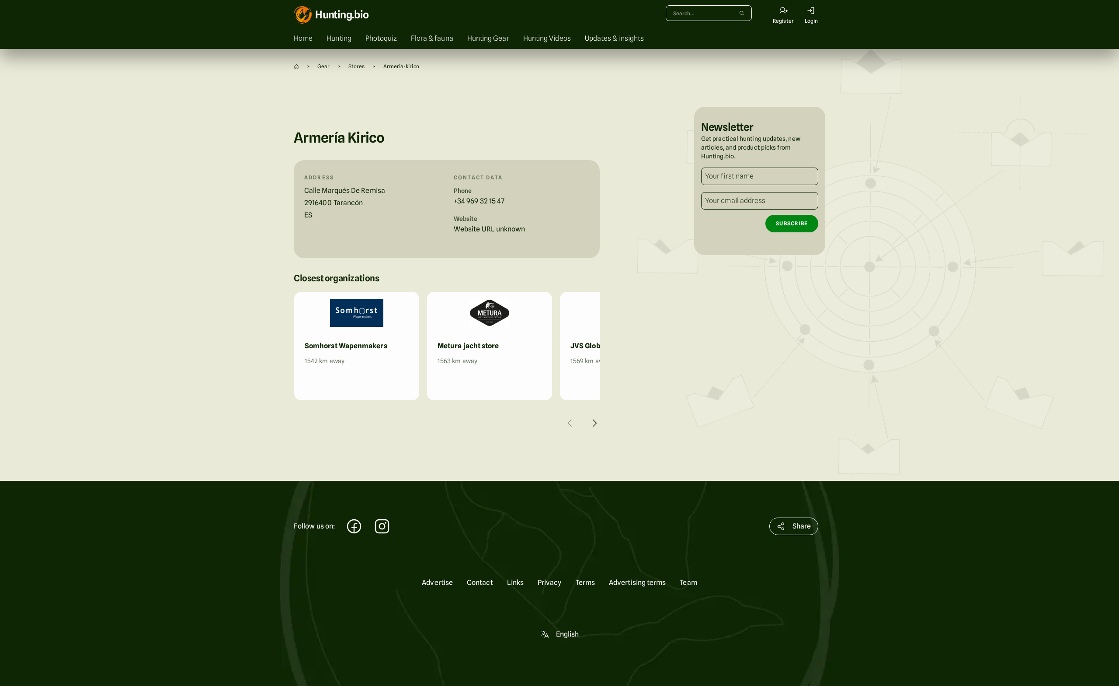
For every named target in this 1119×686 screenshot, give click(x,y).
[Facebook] (354, 527)
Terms (585, 582)
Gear (323, 66)
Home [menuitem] (303, 38)
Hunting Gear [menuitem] (488, 38)
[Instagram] (382, 527)
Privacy (550, 582)
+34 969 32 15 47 (479, 201)
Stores (356, 66)
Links (515, 582)
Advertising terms (637, 582)
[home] (296, 66)
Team (688, 582)
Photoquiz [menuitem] (381, 38)
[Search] (741, 13)
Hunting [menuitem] (339, 38)
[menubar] (559, 38)
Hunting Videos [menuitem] (547, 38)
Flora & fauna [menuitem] (432, 38)
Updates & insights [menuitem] (614, 38)
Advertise (437, 582)
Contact (480, 582)
